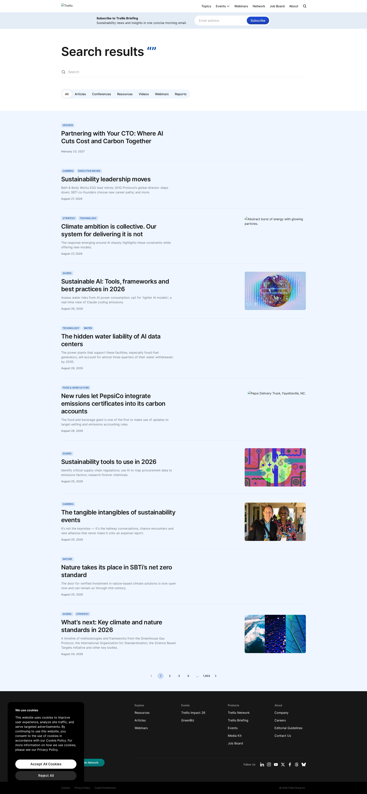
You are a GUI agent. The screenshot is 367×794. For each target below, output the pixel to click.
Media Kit (235, 736)
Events (221, 6)
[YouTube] (276, 764)
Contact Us (282, 736)
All (67, 94)
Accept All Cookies (46, 764)
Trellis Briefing (238, 720)
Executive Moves (89, 170)
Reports (181, 94)
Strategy (69, 218)
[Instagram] (269, 764)
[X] (283, 764)
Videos (144, 94)
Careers (68, 170)
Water (88, 328)
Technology (88, 218)
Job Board (277, 6)
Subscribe (258, 20)
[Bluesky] (304, 764)
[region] (46, 744)
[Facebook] (290, 764)
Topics (206, 6)
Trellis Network (239, 713)
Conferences (101, 94)
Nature (67, 559)
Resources (125, 94)
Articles (80, 94)
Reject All (46, 776)
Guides (67, 273)
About (293, 6)
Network (259, 6)
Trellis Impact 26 (193, 713)
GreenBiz (187, 720)
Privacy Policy (82, 787)
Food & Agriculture (76, 387)
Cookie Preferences (105, 787)
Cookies (65, 787)
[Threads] (297, 764)
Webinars (241, 6)
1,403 (206, 675)
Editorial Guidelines (288, 728)
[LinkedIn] (262, 764)
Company (281, 713)
